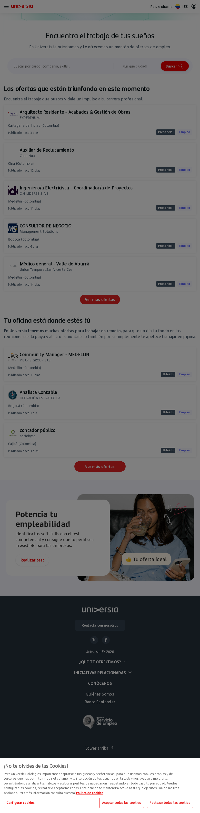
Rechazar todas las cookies (170, 802)
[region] (100, 785)
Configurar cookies (21, 802)
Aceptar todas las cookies (121, 802)
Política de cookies (89, 793)
